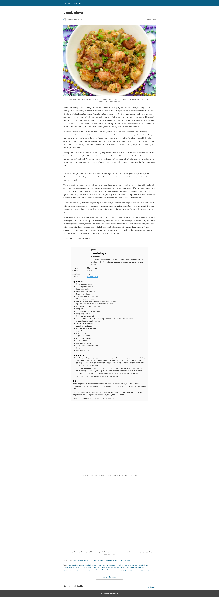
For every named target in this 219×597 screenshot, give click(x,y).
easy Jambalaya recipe (89, 565)
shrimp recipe (138, 570)
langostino (81, 567)
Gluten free (108, 560)
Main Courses (118, 560)
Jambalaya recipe (70, 567)
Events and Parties (79, 560)
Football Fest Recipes (95, 560)
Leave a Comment (109, 577)
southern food (149, 570)
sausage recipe (126, 570)
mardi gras (112, 567)
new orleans (73, 570)
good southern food (130, 565)
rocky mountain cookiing (97, 570)
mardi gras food (135, 567)
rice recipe (83, 570)
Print (95, 249)
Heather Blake (92, 277)
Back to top (152, 587)
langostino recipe (92, 567)
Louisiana (103, 567)
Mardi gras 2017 (123, 567)
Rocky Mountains (113, 570)
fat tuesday (103, 565)
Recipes (127, 560)
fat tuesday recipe (116, 565)
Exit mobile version (109, 594)
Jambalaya (143, 565)
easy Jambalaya (74, 565)
